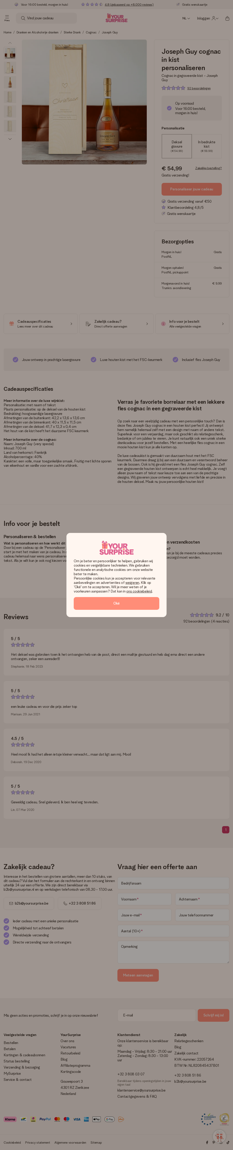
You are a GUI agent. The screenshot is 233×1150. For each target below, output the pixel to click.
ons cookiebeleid (139, 591)
